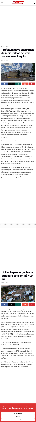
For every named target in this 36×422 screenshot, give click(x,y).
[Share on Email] (25, 84)
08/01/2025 (4, 60)
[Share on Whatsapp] (18, 84)
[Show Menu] (2, 2)
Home (2, 46)
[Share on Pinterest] (32, 84)
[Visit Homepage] (18, 2)
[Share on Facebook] (4, 84)
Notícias (8, 46)
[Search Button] (34, 2)
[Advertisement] (18, 25)
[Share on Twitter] (11, 84)
